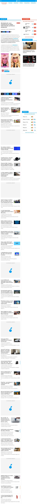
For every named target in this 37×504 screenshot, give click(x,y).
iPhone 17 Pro (25, 122)
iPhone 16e (25, 130)
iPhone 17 (25, 124)
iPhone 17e (25, 116)
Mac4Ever (2, 20)
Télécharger (7, 71)
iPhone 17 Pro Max (26, 119)
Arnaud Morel (4, 29)
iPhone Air (25, 127)
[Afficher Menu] (0, 0)
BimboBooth (15, 38)
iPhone (5, 20)
